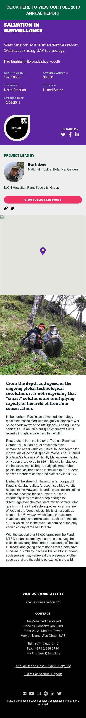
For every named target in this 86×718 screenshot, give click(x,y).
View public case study (43, 199)
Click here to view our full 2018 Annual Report (43, 10)
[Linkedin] (78, 134)
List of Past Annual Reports (43, 674)
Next (82, 336)
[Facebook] (71, 134)
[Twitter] (64, 134)
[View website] (7, 207)
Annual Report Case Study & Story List (43, 666)
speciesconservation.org (43, 602)
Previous (4, 336)
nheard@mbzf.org (48, 653)
